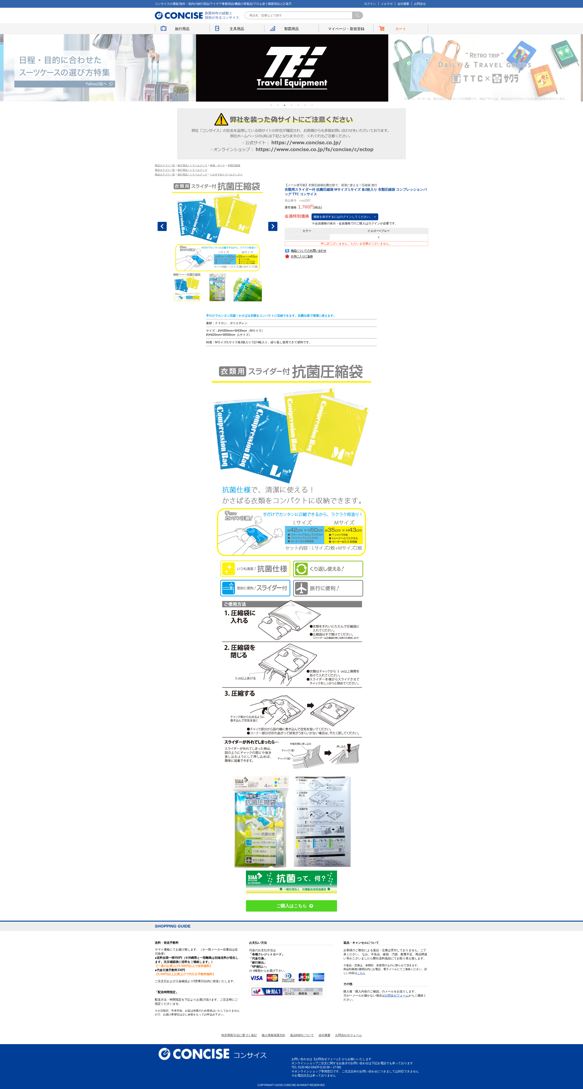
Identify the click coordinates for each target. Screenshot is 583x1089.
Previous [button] (162, 226)
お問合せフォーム (397, 995)
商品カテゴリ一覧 (165, 165)
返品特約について (302, 1035)
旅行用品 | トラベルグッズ (192, 165)
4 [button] (291, 105)
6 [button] (305, 105)
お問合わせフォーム (348, 1035)
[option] (99, 67)
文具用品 (237, 29)
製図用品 (291, 29)
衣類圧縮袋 (234, 165)
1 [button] (271, 105)
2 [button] (278, 105)
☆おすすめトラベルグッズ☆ (226, 174)
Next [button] (272, 226)
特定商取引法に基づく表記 (239, 1035)
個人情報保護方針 (273, 1035)
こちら (361, 973)
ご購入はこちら (291, 905)
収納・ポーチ (217, 165)
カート (400, 29)
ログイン (370, 3)
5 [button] (298, 105)
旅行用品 (182, 29)
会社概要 (403, 3)
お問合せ (420, 3)
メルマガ (387, 3)
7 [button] (312, 105)
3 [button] (284, 105)
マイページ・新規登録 (346, 29)
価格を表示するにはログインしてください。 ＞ (344, 216)
